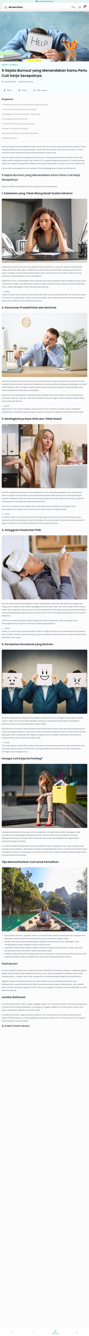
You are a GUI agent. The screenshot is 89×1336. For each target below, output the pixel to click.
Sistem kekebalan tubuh (45, 609)
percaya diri (21, 398)
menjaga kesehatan (11, 852)
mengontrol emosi (59, 731)
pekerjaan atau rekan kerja (70, 492)
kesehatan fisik (62, 157)
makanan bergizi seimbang (51, 947)
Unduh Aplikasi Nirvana (45, 1)
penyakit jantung (40, 287)
